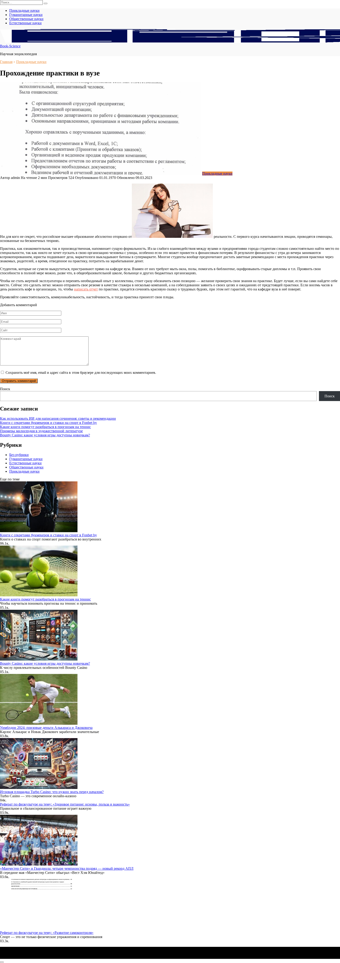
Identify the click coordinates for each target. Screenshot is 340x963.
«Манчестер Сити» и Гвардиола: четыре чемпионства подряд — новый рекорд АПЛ (66, 868)
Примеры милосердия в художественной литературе (41, 431)
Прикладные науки (24, 10)
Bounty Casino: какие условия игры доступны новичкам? (45, 435)
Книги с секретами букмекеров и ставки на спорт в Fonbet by (48, 423)
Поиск (5, 389)
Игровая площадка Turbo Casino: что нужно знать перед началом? (52, 792)
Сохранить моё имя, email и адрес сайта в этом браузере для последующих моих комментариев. (81, 372)
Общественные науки (26, 19)
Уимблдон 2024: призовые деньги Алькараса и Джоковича (46, 728)
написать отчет (86, 289)
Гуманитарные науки (26, 15)
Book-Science (10, 46)
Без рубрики (19, 455)
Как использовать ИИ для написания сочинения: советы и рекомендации (58, 418)
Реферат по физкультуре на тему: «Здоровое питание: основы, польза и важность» (65, 804)
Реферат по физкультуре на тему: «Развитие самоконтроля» (46, 933)
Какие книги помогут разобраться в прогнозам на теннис (45, 427)
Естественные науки (25, 23)
